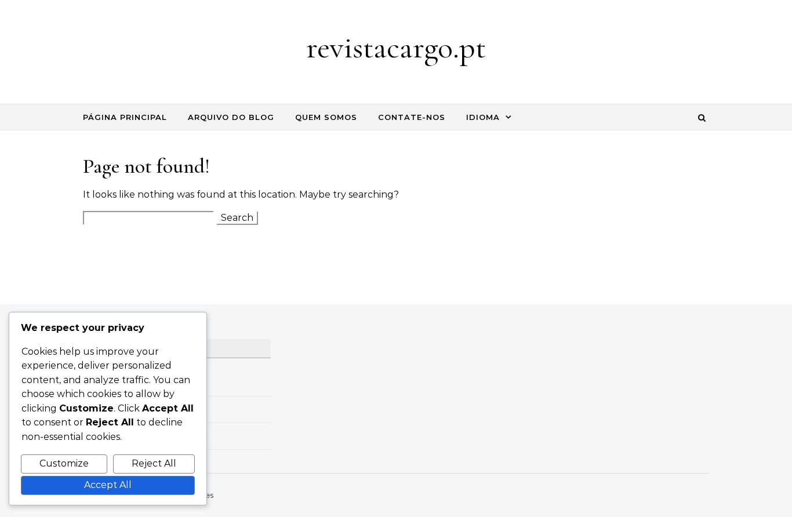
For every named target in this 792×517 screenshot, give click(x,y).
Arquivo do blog (231, 117)
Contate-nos (411, 117)
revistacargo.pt (396, 47)
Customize (64, 463)
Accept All (108, 484)
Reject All (154, 463)
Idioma (483, 117)
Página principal (125, 117)
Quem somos (326, 117)
